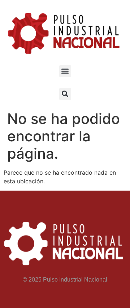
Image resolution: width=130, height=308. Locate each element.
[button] (65, 71)
